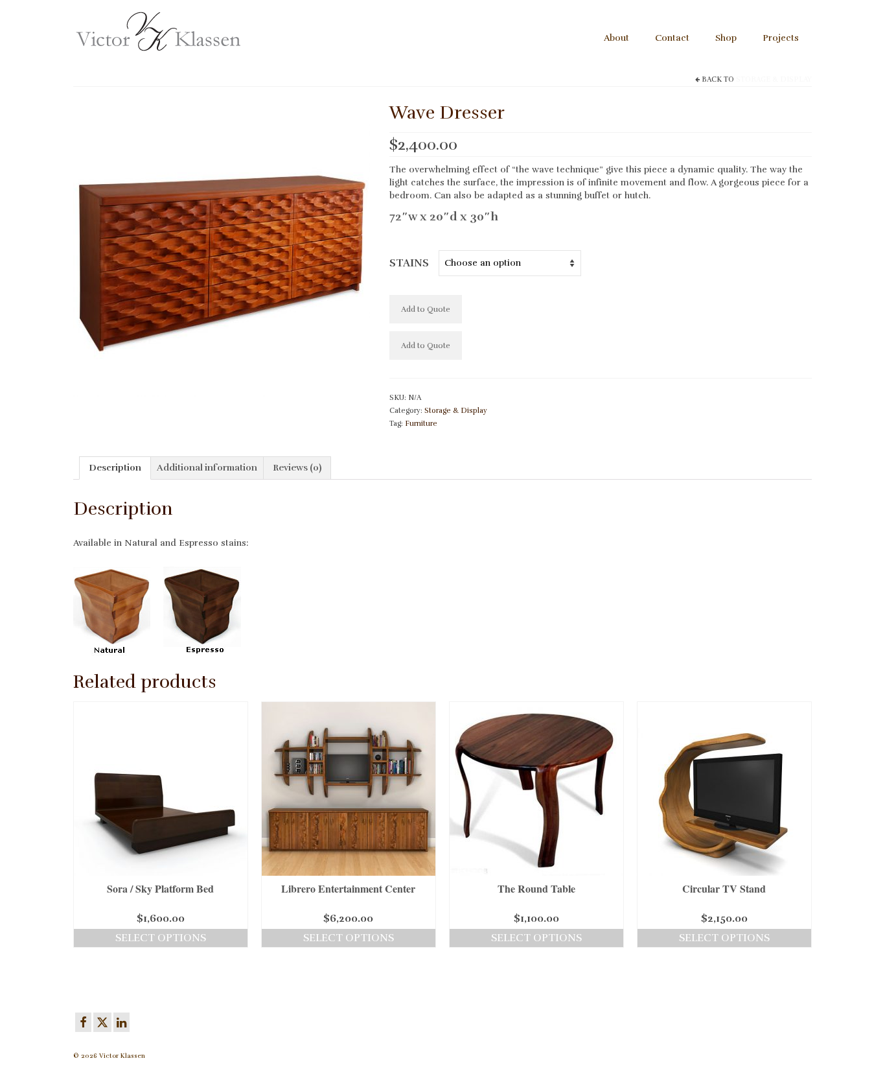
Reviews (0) (297, 467)
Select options (160, 938)
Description (115, 467)
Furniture (421, 423)
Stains (409, 263)
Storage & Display (774, 79)
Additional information (207, 467)
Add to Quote (425, 309)
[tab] (115, 468)
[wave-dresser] (221, 247)
